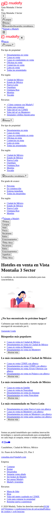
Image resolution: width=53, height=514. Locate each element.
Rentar (7, 23)
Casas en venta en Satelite (18, 387)
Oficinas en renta (14, 138)
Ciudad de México (15, 80)
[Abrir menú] (4, 32)
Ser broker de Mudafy (16, 477)
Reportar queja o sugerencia (19, 501)
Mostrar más (13, 352)
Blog (9, 494)
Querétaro (11, 87)
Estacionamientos (9, 239)
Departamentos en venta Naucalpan (22, 395)
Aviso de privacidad (35, 509)
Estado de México (15, 82)
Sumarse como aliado (16, 474)
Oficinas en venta (14, 62)
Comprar (7, 20)
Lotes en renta (13, 143)
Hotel (4, 228)
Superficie (6, 255)
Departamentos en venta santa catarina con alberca (29, 417)
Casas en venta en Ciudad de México (23, 342)
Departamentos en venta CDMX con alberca (26, 366)
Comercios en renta (15, 140)
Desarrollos (12, 471)
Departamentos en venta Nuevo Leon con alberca (29, 409)
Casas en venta (13, 57)
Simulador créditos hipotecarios (21, 115)
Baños (4, 236)
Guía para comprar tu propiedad (21, 499)
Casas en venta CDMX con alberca (22, 363)
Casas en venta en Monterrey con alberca (25, 411)
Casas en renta (13, 133)
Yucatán (10, 95)
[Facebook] (2, 442)
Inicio (6, 41)
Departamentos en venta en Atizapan (23, 393)
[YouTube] (9, 442)
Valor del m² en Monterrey (18, 112)
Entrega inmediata (15, 191)
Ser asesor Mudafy (15, 479)
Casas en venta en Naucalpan (20, 390)
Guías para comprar (15, 107)
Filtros (6, 222)
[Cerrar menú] (21, 38)
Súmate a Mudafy (11, 29)
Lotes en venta (13, 67)
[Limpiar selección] (3, 16)
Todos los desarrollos (16, 193)
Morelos (10, 92)
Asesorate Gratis (8, 331)
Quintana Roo (13, 90)
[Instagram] (4, 442)
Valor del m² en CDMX (17, 109)
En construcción (14, 188)
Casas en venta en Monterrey (20, 347)
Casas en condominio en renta (20, 135)
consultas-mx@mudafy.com (13, 457)
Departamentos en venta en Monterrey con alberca (29, 414)
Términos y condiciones (15, 509)
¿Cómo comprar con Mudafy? (20, 104)
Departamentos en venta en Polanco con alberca (28, 373)
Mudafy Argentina (15, 482)
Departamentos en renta (17, 130)
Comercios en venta (15, 65)
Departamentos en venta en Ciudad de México (27, 344)
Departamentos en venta (17, 55)
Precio (4, 231)
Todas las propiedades (16, 70)
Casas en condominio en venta (20, 60)
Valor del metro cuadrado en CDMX (23, 496)
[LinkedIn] (7, 442)
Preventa (11, 186)
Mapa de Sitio (13, 491)
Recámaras (7, 233)
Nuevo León (12, 85)
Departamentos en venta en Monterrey (24, 349)
